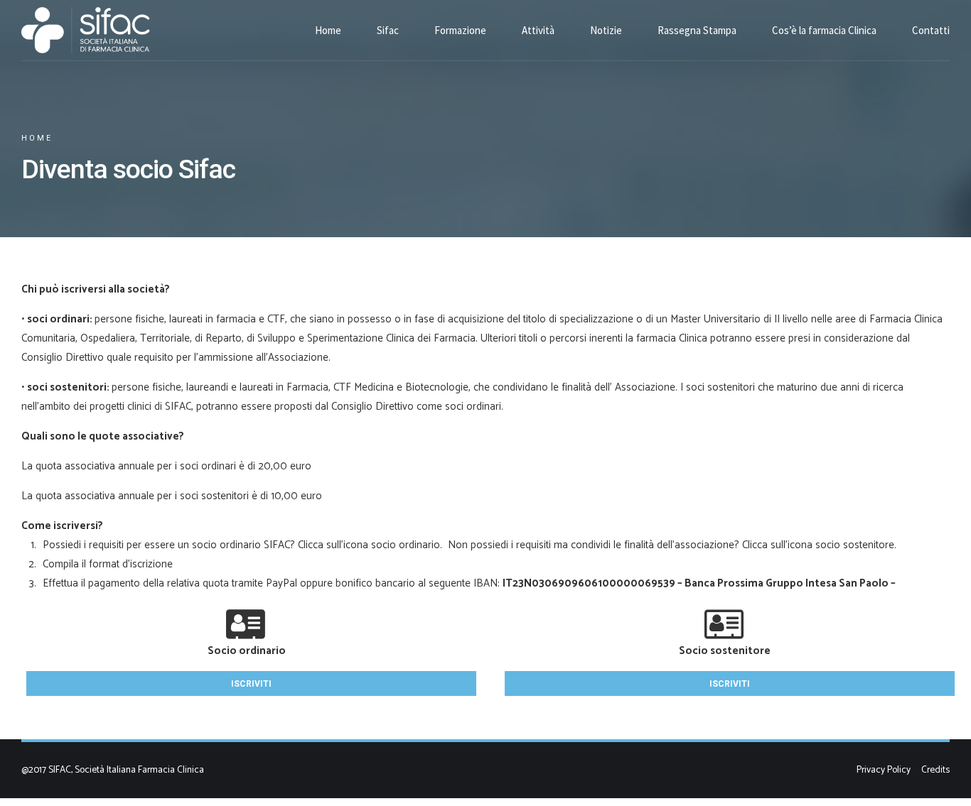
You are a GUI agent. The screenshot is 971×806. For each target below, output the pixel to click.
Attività (538, 30)
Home (328, 30)
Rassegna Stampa (697, 30)
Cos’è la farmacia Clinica (824, 30)
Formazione (460, 30)
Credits (935, 770)
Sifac (388, 30)
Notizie (606, 30)
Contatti (931, 30)
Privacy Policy (884, 770)
